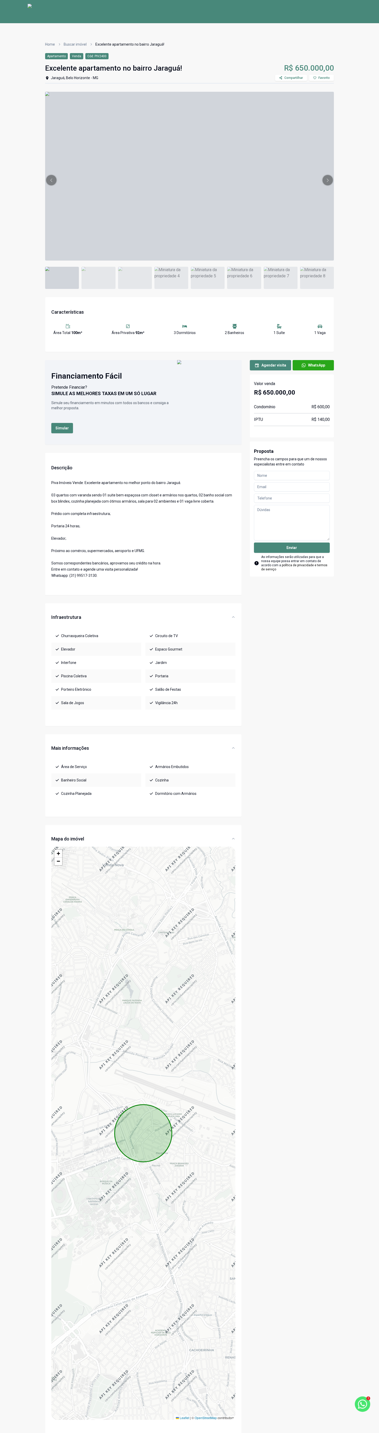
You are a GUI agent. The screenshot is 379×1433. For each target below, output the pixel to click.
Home (128, 11)
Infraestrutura (66, 617)
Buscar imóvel (180, 11)
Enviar (291, 548)
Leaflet (184, 1417)
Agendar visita (273, 365)
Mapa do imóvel (67, 839)
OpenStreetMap (206, 1417)
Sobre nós (150, 11)
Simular (62, 428)
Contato (245, 11)
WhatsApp (316, 365)
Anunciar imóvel (216, 11)
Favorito (324, 78)
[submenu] (346, 11)
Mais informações (70, 748)
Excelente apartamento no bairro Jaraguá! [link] (129, 44)
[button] (51, 180)
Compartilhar (293, 78)
